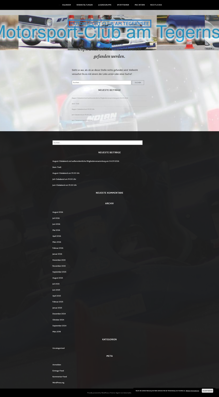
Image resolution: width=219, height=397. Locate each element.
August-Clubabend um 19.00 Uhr (83, 109)
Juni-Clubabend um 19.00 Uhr (82, 120)
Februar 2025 (57, 302)
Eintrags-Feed (58, 371)
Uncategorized (58, 348)
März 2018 (56, 332)
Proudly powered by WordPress (98, 393)
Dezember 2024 (59, 314)
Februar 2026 (57, 248)
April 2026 (56, 236)
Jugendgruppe (104, 5)
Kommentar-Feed (59, 377)
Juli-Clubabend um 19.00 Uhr (82, 115)
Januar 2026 (57, 254)
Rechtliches (156, 5)
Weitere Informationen (192, 391)
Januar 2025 (57, 308)
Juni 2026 (56, 224)
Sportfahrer (123, 5)
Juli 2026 (56, 218)
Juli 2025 (55, 284)
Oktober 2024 (58, 320)
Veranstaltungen (84, 5)
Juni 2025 (56, 290)
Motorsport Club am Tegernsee (109, 23)
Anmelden (56, 365)
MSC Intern (140, 5)
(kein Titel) (75, 104)
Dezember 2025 (58, 260)
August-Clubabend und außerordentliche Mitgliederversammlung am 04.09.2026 (100, 98)
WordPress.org (58, 382)
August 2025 (57, 278)
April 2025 (56, 296)
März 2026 (56, 242)
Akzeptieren (207, 391)
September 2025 (59, 272)
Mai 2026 (56, 230)
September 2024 (59, 326)
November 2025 (59, 266)
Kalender (66, 5)
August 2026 (57, 212)
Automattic (127, 393)
